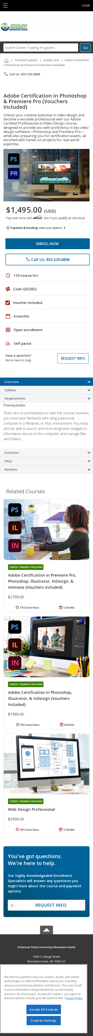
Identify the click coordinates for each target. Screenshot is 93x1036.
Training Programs (26, 60)
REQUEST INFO (73, 358)
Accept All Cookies (44, 1009)
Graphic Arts (51, 60)
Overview (11, 382)
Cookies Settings (43, 1020)
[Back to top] (46, 947)
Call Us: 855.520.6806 (22, 74)
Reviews (10, 469)
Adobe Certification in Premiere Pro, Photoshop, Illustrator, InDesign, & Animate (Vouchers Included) (42, 581)
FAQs (8, 461)
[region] (43, 998)
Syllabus (10, 390)
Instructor (11, 452)
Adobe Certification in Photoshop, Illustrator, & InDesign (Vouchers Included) (40, 698)
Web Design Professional (31, 809)
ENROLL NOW (47, 243)
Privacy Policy (74, 998)
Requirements (15, 398)
